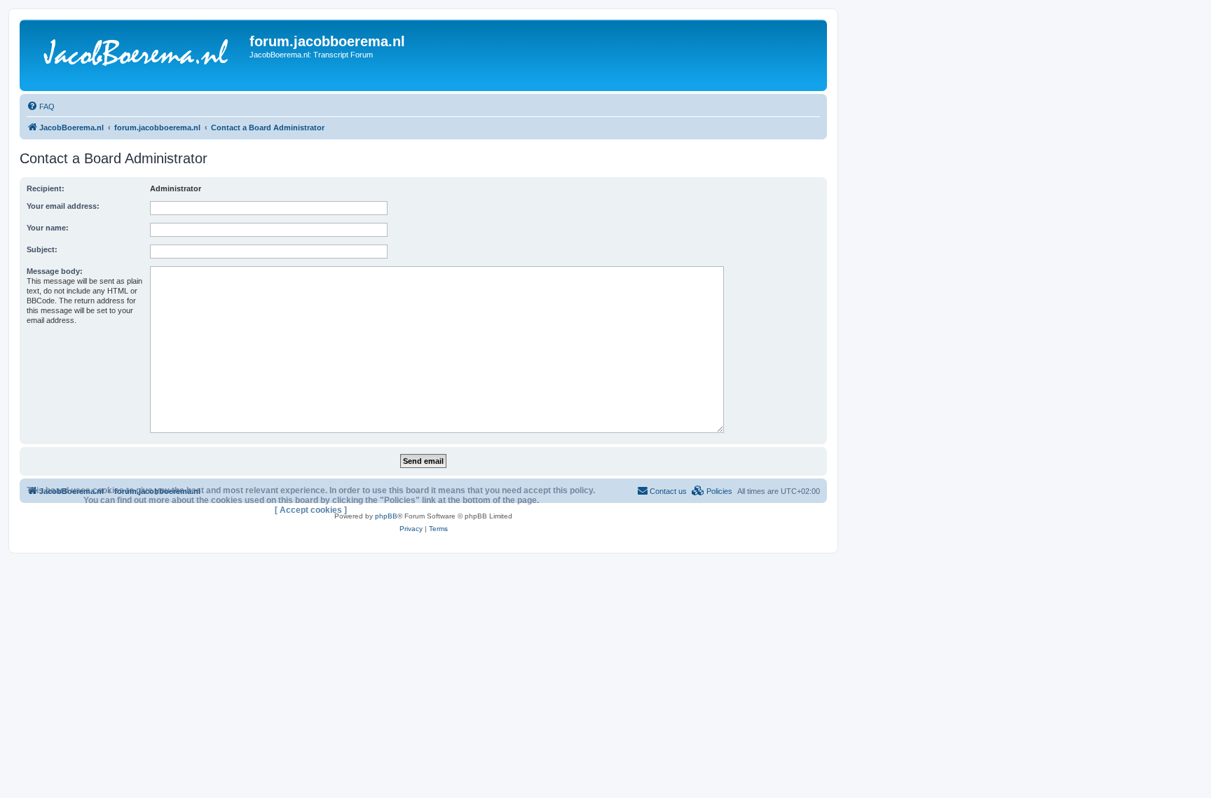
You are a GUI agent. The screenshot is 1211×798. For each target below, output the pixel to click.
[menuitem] (41, 106)
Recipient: (45, 188)
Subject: (42, 249)
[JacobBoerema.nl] (136, 55)
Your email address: (63, 206)
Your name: (48, 227)
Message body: (55, 271)
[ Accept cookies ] (311, 510)
